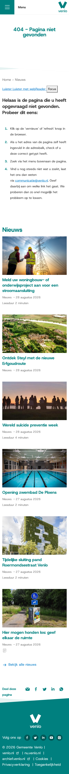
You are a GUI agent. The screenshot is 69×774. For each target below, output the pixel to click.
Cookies (42, 758)
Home (6, 80)
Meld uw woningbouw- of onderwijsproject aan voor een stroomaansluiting (30, 285)
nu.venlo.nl (33, 753)
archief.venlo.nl (13, 758)
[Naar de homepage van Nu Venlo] (35, 718)
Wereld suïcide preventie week (30, 425)
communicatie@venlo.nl (31, 180)
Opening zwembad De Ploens (29, 492)
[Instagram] (59, 738)
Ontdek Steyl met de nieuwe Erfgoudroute (28, 360)
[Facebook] (27, 738)
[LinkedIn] (43, 738)
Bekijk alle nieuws (22, 664)
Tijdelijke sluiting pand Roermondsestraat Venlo (25, 562)
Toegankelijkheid (48, 764)
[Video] (51, 738)
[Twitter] (35, 738)
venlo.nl (8, 753)
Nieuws (20, 80)
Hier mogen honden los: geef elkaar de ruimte (29, 635)
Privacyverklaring (16, 764)
